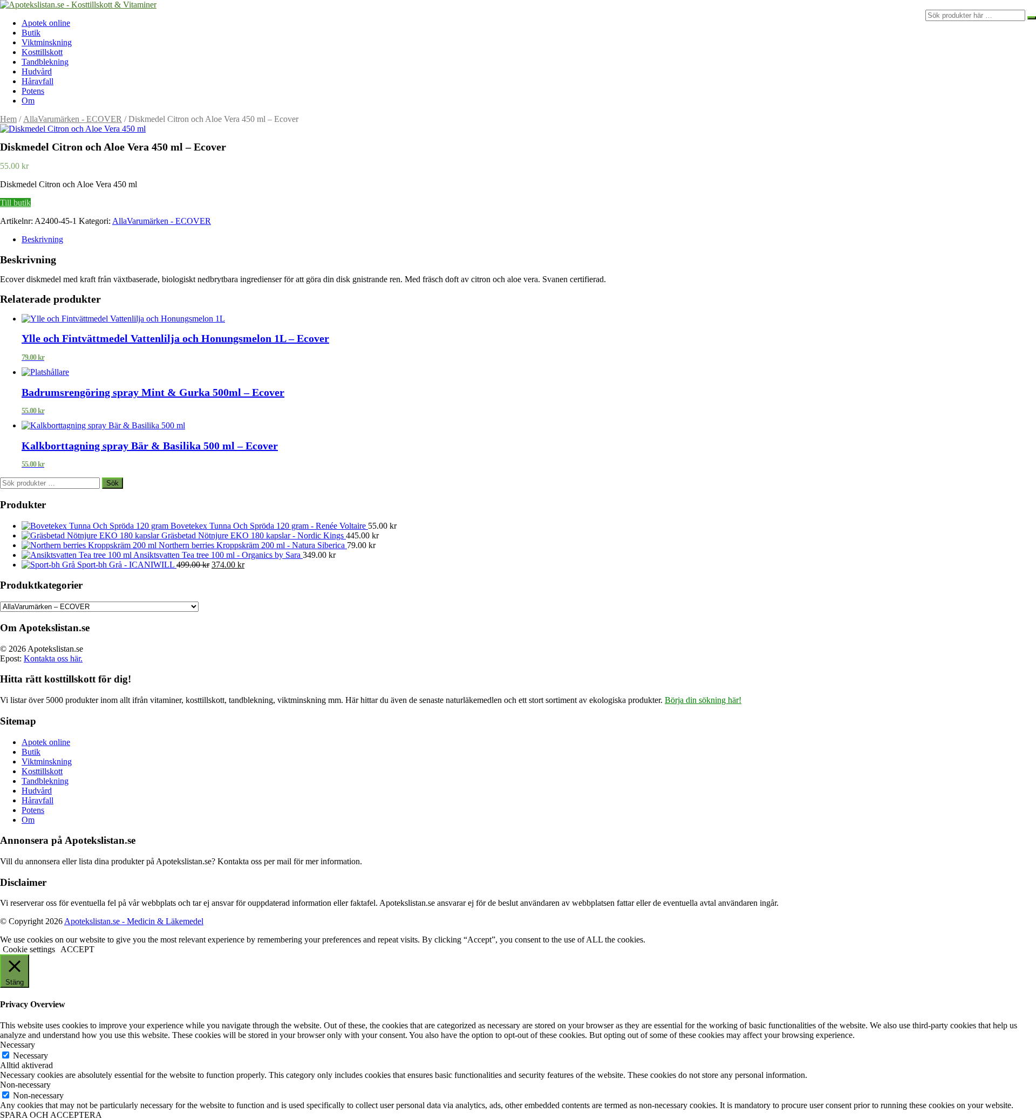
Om (28, 100)
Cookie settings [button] (29, 949)
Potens (33, 90)
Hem (8, 119)
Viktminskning (47, 42)
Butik (31, 32)
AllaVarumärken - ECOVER (72, 119)
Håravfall (37, 81)
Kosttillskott (42, 52)
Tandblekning (45, 61)
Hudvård (37, 71)
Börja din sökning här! (703, 700)
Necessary (30, 1055)
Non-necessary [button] (25, 1084)
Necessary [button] (17, 1044)
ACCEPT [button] (77, 949)
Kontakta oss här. (53, 658)
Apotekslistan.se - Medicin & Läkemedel (133, 921)
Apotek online (46, 23)
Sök (112, 483)
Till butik (15, 202)
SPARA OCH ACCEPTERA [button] (51, 1114)
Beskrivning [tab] (42, 239)
